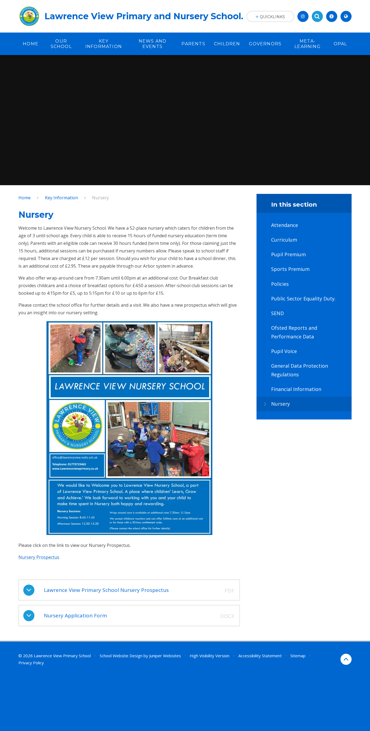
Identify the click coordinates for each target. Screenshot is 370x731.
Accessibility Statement (260, 655)
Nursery (100, 198)
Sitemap (298, 655)
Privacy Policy (31, 662)
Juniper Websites (165, 655)
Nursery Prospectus (38, 557)
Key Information (61, 198)
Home (24, 198)
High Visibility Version (209, 655)
